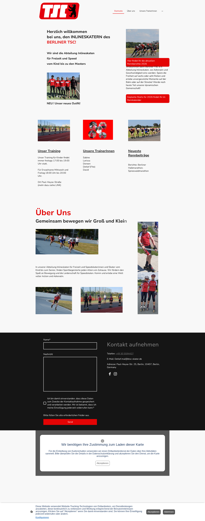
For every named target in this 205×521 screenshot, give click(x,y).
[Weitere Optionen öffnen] (162, 11)
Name (46, 339)
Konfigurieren (42, 517)
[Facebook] (109, 374)
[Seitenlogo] (59, 11)
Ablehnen (169, 512)
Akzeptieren (102, 463)
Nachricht (48, 354)
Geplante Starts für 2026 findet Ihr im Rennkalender (146, 99)
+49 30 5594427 (125, 353)
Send (70, 422)
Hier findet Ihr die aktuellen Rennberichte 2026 (141, 62)
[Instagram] (115, 374)
